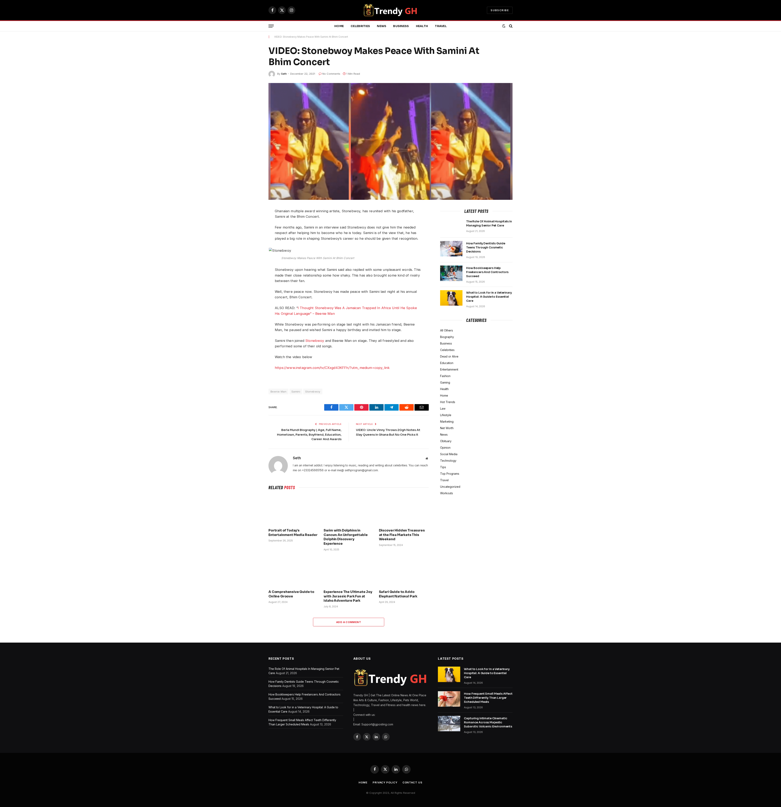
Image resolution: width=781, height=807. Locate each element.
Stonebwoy (314, 341)
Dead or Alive (449, 356)
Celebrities (360, 26)
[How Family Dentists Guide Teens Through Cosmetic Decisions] (451, 248)
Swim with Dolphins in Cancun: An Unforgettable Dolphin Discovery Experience (346, 537)
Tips (443, 467)
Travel (441, 26)
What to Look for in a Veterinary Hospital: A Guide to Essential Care (489, 297)
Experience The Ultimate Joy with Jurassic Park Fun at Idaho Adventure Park (348, 596)
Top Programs (449, 473)
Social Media (448, 454)
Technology (448, 460)
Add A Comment (348, 622)
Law (442, 408)
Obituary (446, 441)
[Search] (510, 26)
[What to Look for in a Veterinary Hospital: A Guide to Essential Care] (451, 298)
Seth (284, 73)
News (381, 26)
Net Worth (447, 428)
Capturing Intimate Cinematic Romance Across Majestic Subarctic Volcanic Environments (488, 722)
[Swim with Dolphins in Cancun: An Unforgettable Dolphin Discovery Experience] (348, 510)
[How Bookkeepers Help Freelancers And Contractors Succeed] (451, 273)
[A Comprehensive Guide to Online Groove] (293, 571)
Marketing (447, 421)
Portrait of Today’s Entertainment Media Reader (292, 532)
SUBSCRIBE (500, 10)
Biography (447, 337)
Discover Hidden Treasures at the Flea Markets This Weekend (402, 534)
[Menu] (271, 26)
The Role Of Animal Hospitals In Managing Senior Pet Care (489, 223)
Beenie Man (278, 391)
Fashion (445, 376)
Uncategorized (450, 486)
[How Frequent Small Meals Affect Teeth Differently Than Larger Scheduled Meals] (449, 699)
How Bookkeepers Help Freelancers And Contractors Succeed (487, 272)
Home (339, 26)
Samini (295, 391)
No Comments (331, 73)
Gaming (445, 382)
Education (446, 363)
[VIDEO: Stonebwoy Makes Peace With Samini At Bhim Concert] (390, 141)
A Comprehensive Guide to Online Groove (291, 594)
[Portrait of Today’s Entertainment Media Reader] (293, 510)
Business (401, 26)
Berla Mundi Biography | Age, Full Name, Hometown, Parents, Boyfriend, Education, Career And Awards (309, 434)
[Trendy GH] (390, 10)
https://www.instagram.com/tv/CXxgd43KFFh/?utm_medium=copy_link (332, 368)
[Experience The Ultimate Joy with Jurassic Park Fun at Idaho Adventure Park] (348, 571)
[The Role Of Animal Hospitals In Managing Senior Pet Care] (451, 226)
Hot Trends (447, 402)
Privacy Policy (385, 782)
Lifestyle (445, 415)
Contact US (412, 782)
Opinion (445, 447)
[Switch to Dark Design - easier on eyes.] (503, 26)
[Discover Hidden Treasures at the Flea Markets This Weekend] (404, 510)
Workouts (446, 493)
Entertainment (449, 369)
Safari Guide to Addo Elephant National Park (398, 594)
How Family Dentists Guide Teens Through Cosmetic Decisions (485, 247)
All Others (446, 330)
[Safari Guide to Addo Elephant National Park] (404, 571)
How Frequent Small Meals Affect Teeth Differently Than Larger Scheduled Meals (488, 698)
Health (422, 26)
